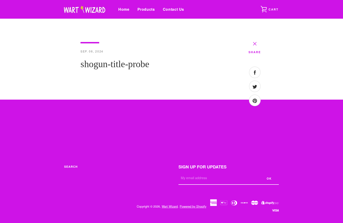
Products (146, 9)
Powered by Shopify (193, 206)
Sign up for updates (202, 167)
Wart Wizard (170, 206)
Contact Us (173, 9)
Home (124, 9)
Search (71, 166)
